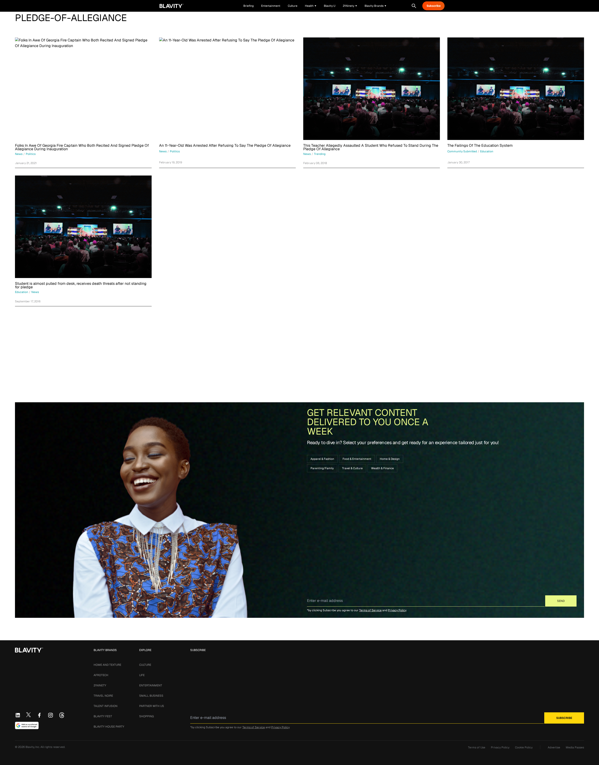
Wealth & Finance (382, 468)
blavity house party (109, 726)
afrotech (101, 675)
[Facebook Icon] (39, 715)
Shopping (146, 716)
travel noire (103, 696)
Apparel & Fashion (322, 459)
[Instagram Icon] (50, 715)
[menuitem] (310, 6)
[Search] (414, 6)
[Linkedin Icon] (18, 715)
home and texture (107, 665)
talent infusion (105, 706)
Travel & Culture (352, 468)
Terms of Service (370, 610)
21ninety (100, 685)
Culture (145, 665)
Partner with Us (151, 706)
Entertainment (150, 685)
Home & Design (390, 459)
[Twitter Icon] (28, 714)
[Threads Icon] (62, 715)
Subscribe (434, 6)
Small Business (151, 696)
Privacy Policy (397, 610)
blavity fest (103, 716)
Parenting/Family (322, 468)
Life (142, 675)
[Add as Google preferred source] (27, 725)
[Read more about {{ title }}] (83, 88)
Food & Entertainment (357, 459)
